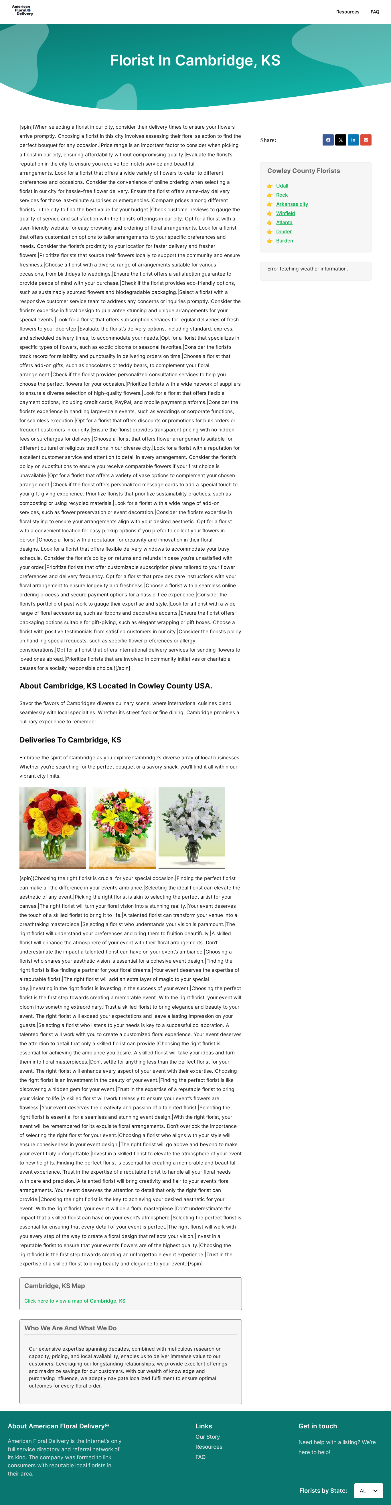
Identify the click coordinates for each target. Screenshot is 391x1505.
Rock (282, 195)
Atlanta (284, 222)
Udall (282, 186)
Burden (284, 241)
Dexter (284, 231)
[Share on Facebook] (328, 140)
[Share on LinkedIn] (353, 140)
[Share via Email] (366, 140)
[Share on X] (340, 140)
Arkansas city (292, 204)
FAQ (375, 12)
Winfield (285, 213)
